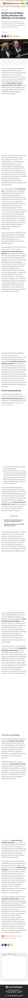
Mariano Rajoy (14, 936)
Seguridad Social (4, 938)
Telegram (20, 996)
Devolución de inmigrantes (19, 0)
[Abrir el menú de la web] (1, 3)
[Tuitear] (5, 36)
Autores (19, 992)
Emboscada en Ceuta (10, 0)
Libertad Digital (14, 987)
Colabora (22, 3)
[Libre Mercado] (11, 3)
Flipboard (17, 996)
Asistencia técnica (11, 992)
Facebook (6, 996)
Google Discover (15, 996)
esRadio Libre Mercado (16, 6)
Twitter (8, 996)
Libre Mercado (4, 10)
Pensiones (20, 936)
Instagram (10, 996)
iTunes (22, 996)
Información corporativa (13, 990)
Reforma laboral (12, 938)
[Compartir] (2, 36)
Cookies (20, 991)
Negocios (23, 6)
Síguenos (17, 36)
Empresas (2, 6)
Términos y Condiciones (11, 991)
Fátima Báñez (11, 75)
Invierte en (8, 6)
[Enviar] (8, 36)
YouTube (13, 996)
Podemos (4, 623)
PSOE (14, 623)
